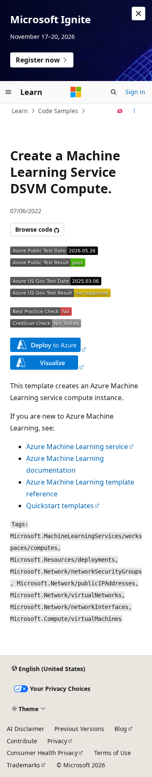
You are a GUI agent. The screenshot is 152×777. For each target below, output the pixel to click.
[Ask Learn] (120, 111)
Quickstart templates (60, 505)
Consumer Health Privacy (42, 753)
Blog (120, 729)
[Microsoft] (76, 92)
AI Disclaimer (25, 729)
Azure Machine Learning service (77, 446)
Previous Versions (79, 729)
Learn (20, 111)
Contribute (22, 741)
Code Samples (58, 111)
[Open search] (113, 92)
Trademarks (23, 765)
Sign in (135, 92)
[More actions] (134, 111)
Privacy (57, 741)
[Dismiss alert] (138, 13)
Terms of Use (112, 753)
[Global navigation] (8, 92)
